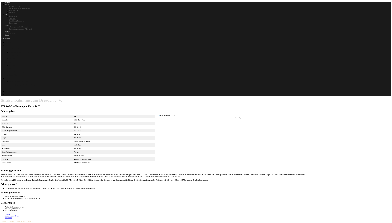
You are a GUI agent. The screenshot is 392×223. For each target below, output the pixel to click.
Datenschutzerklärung (12, 216)
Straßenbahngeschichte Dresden (20, 52)
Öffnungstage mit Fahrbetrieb (19, 81)
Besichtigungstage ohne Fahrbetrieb (22, 85)
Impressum (8, 218)
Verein (7, 46)
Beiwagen (12, 68)
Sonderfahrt (13, 75)
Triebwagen (13, 65)
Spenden (12, 59)
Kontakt (7, 214)
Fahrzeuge (8, 62)
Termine (8, 78)
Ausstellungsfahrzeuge (17, 72)
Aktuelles (8, 42)
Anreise (7, 94)
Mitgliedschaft (14, 55)
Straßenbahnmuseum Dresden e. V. (31, 100)
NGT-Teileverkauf (11, 91)
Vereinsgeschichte (15, 49)
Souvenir (8, 88)
